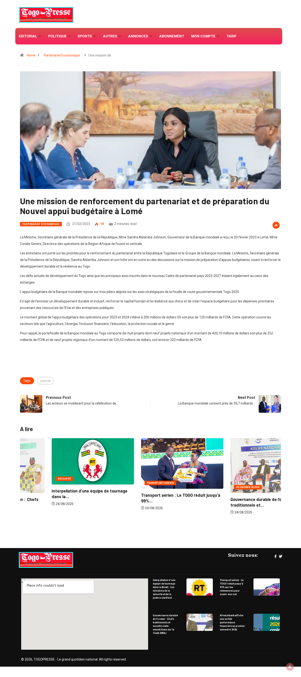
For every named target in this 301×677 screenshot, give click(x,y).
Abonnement (171, 36)
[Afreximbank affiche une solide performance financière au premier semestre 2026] (266, 622)
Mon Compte (203, 36)
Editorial (28, 36)
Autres (110, 36)
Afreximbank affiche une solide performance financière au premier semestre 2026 (232, 622)
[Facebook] (275, 556)
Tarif (231, 36)
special (45, 381)
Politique (57, 36)
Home (31, 55)
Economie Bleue (216, 487)
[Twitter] (280, 556)
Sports (85, 36)
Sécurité (32, 478)
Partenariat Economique (62, 55)
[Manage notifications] (290, 666)
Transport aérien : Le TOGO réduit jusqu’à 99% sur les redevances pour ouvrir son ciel (232, 587)
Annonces (138, 36)
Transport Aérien (128, 483)
